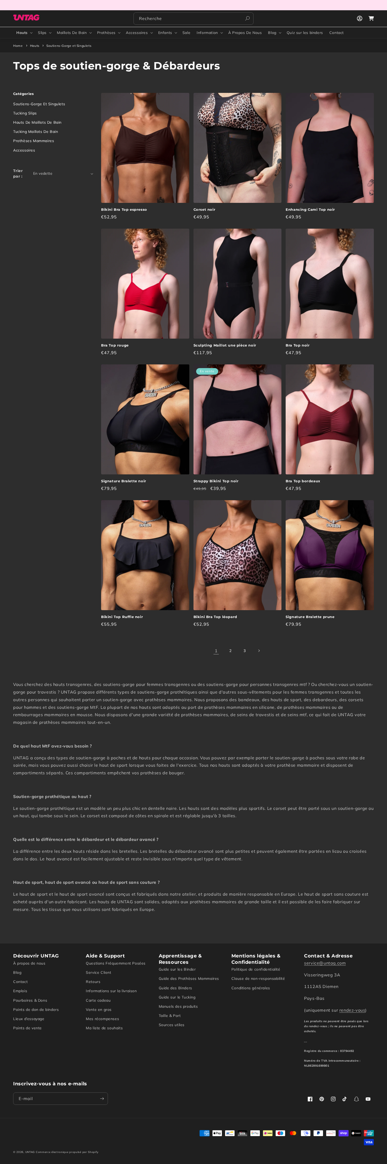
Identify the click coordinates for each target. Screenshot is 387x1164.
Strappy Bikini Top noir (216, 481)
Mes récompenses (102, 1018)
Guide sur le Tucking (177, 997)
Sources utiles (172, 1024)
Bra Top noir (298, 345)
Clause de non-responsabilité (258, 978)
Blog (272, 32)
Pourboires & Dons (30, 1000)
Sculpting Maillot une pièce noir (225, 345)
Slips (42, 32)
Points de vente (27, 1028)
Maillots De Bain (72, 32)
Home (18, 46)
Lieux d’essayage (28, 1018)
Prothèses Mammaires (33, 140)
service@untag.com (325, 963)
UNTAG (30, 1152)
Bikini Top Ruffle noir (122, 617)
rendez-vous (352, 1010)
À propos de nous (29, 963)
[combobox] (194, 18)
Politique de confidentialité (255, 969)
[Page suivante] (259, 650)
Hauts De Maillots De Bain (37, 122)
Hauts (22, 32)
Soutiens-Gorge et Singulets (68, 46)
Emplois (20, 991)
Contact (20, 981)
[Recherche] (247, 18)
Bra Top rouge (115, 345)
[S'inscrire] (102, 1098)
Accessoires (137, 32)
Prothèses (106, 32)
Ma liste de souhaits (104, 1028)
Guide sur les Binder (177, 969)
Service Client (98, 972)
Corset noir (205, 209)
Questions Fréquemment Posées (116, 963)
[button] (24, 32)
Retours (93, 981)
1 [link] (216, 650)
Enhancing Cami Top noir (310, 209)
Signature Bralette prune (310, 617)
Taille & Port (170, 1015)
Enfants (165, 32)
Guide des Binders (175, 988)
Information (207, 32)
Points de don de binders (36, 1009)
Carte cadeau (98, 1000)
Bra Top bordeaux (303, 481)
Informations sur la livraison (111, 991)
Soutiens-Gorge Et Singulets (39, 104)
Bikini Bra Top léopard (215, 617)
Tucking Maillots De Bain (35, 131)
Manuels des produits (178, 1006)
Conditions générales (250, 988)
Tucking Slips (25, 113)
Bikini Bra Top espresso (124, 209)
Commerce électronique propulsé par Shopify (67, 1152)
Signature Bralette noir (123, 481)
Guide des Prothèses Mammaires (189, 978)
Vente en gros (99, 1009)
